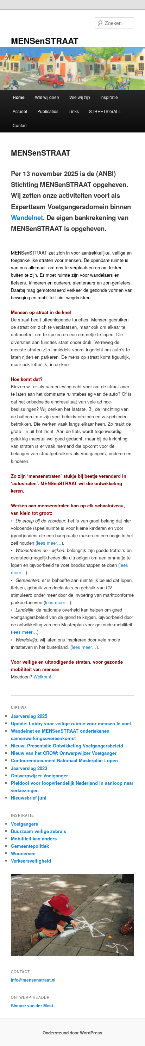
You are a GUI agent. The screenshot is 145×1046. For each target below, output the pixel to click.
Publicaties (47, 111)
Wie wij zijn (79, 97)
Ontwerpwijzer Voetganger (39, 775)
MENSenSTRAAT (44, 40)
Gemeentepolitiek (30, 846)
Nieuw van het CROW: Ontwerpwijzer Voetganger (63, 753)
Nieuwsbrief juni (28, 797)
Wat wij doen (47, 97)
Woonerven (23, 853)
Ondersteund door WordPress (72, 1032)
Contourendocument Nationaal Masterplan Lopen (64, 760)
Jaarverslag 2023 (29, 768)
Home (19, 97)
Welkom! (42, 676)
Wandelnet (27, 217)
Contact (20, 125)
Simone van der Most (32, 1005)
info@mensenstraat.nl (33, 980)
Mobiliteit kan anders (34, 838)
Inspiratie (109, 97)
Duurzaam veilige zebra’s (38, 831)
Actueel (20, 111)
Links (74, 111)
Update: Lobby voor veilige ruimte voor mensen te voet (71, 723)
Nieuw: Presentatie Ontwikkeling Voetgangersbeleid (67, 745)
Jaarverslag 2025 (29, 716)
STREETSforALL (105, 111)
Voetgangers (24, 823)
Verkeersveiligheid (31, 860)
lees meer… (49, 542)
